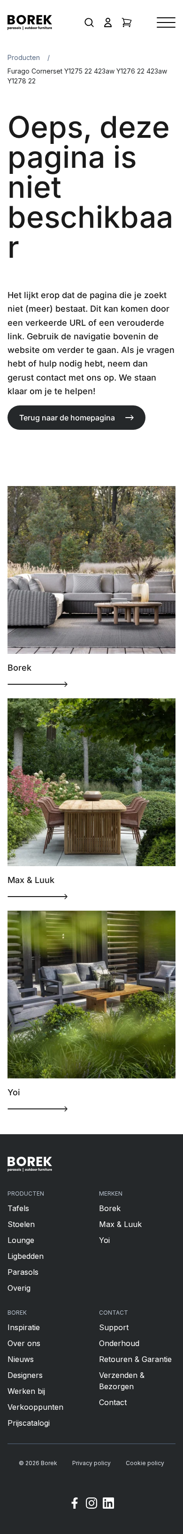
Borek (110, 1208)
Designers (25, 1375)
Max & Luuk (120, 1224)
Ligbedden (26, 1256)
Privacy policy (91, 1463)
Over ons (24, 1343)
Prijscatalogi (29, 1423)
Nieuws (21, 1359)
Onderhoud (119, 1343)
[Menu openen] (166, 22)
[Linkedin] (108, 1504)
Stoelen (21, 1224)
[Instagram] (91, 1504)
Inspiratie (24, 1327)
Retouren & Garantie (135, 1359)
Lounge (21, 1240)
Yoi (104, 1240)
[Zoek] (89, 22)
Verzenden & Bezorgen (122, 1380)
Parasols (23, 1272)
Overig (19, 1288)
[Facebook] (74, 1504)
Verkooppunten (35, 1407)
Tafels (18, 1208)
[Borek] (30, 1164)
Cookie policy (145, 1463)
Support (114, 1327)
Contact (113, 1402)
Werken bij (26, 1391)
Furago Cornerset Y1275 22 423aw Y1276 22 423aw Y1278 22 (87, 76)
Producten (24, 57)
